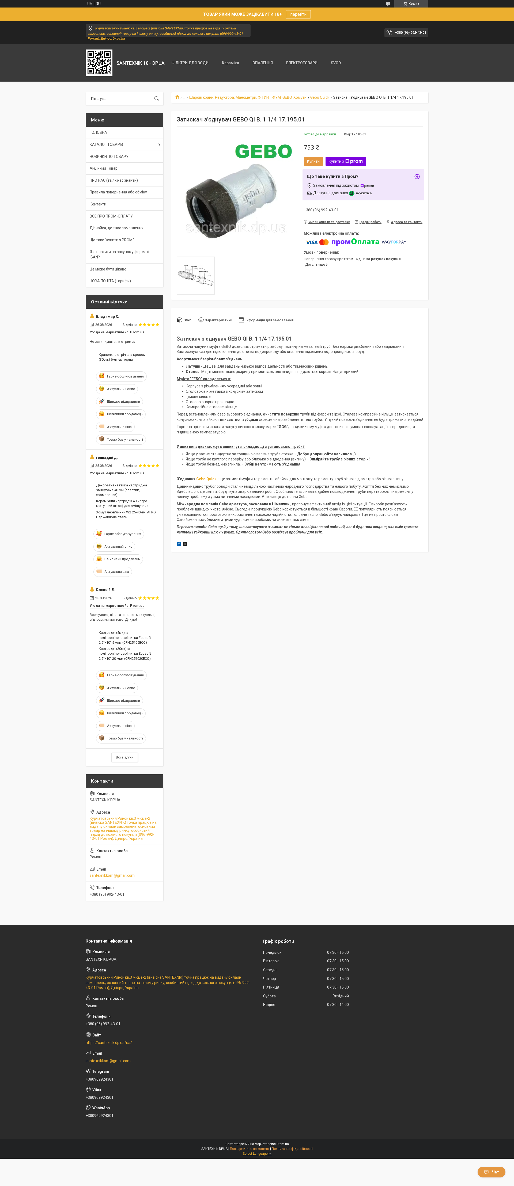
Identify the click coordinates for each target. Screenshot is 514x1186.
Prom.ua (283, 1144)
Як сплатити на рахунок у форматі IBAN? (119, 254)
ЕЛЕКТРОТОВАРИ (302, 63)
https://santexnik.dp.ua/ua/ (109, 1042)
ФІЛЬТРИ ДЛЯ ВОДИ (190, 63)
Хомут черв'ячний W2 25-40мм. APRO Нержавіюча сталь (126, 514)
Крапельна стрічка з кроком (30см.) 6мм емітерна (122, 357)
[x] (185, 545)
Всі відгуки (124, 757)
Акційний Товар (104, 168)
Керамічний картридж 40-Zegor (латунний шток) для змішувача (122, 503)
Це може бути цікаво (108, 269)
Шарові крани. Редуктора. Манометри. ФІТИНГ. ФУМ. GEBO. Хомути (248, 97)
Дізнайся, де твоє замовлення (116, 228)
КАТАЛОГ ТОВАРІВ (106, 144)
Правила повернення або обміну (118, 192)
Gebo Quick (319, 97)
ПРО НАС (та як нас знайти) (114, 180)
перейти (298, 14)
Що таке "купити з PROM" (112, 240)
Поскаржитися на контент (249, 1149)
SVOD (336, 63)
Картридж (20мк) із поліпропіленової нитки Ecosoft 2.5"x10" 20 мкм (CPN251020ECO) (125, 653)
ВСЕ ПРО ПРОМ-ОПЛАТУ (111, 216)
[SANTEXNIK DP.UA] (99, 62)
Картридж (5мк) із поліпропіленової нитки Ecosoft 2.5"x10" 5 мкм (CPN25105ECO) (125, 637)
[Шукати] (156, 98)
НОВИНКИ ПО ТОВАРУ (109, 156)
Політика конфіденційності (292, 1149)
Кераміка (230, 63)
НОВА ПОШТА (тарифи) (110, 281)
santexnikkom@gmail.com (112, 875)
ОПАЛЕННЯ (262, 63)
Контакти (98, 204)
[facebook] (179, 545)
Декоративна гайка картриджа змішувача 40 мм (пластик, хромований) (121, 490)
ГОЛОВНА (98, 132)
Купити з (336, 161)
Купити (313, 161)
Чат (495, 1172)
